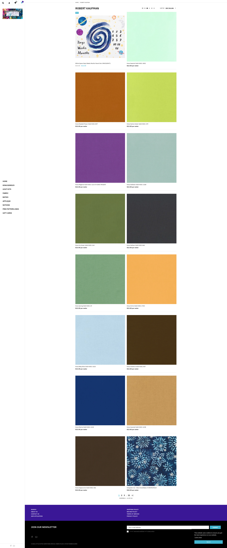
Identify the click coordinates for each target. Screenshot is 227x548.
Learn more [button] (198, 537)
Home (76, 2)
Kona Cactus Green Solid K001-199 (137, 124)
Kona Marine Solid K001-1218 (84, 427)
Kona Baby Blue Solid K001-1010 (85, 366)
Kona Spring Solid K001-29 (83, 306)
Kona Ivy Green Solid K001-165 (85, 245)
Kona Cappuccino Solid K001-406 (85, 488)
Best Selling (170, 8)
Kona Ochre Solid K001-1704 (136, 306)
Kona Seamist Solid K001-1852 (136, 63)
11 (129, 495)
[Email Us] (14, 546)
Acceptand (141, 531)
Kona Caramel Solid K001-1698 (136, 427)
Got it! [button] (209, 542)
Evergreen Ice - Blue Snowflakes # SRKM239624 (142, 488)
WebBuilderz (73, 544)
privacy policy (150, 531)
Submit (215, 527)
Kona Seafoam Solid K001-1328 (136, 184)
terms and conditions (139, 531)
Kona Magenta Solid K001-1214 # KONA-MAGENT (90, 184)
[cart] (22, 3)
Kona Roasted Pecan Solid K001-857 (86, 124)
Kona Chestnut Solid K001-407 (136, 366)
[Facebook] (11, 546)
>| (132, 495)
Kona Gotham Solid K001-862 (136, 245)
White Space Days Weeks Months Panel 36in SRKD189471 (93, 63)
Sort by (162, 8)
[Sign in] (9, 3)
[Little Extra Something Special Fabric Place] (13, 13)
